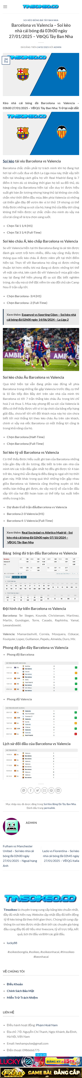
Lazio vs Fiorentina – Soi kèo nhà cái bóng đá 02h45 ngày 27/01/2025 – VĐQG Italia (60, 855)
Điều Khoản (15, 984)
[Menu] (5, 6)
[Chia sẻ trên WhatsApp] (24, 790)
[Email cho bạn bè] (44, 790)
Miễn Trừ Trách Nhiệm (22, 997)
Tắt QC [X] (41, 1055)
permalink (49, 807)
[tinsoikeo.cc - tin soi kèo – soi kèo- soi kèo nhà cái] (41, 6)
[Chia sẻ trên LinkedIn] (58, 790)
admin (57, 47)
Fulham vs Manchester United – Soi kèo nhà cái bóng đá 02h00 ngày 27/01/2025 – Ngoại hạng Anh (20, 855)
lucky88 (12, 943)
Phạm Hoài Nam (47, 1025)
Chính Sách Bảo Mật (20, 991)
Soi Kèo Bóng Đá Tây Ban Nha (40, 20)
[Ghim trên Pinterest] (51, 790)
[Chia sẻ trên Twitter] (37, 790)
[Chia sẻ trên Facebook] (30, 790)
